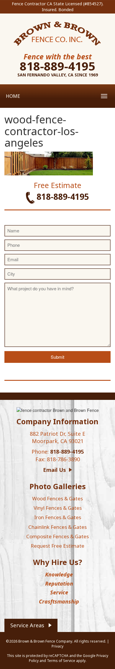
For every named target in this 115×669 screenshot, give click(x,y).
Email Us (54, 469)
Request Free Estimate (57, 545)
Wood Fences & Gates (57, 498)
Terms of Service (61, 660)
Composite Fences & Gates (57, 536)
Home (13, 96)
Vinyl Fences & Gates (58, 507)
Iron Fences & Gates (57, 517)
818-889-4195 (57, 66)
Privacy (57, 646)
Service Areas (27, 625)
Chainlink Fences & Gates (57, 527)
